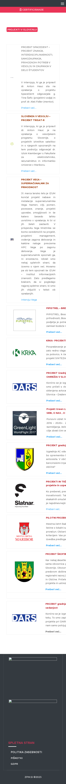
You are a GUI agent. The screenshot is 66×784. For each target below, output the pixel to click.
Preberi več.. (53, 509)
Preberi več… (28, 107)
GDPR (14, 763)
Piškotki (17, 758)
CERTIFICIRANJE (33, 9)
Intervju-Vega (29, 299)
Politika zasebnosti (26, 752)
